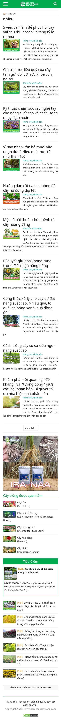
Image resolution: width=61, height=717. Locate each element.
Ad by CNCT (52, 437)
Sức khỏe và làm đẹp (32, 83)
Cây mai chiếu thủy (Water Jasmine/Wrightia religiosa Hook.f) (28, 516)
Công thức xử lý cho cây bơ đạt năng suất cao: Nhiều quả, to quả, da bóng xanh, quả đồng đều (29, 305)
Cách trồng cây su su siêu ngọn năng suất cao (29, 348)
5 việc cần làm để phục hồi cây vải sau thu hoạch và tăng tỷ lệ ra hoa (28, 32)
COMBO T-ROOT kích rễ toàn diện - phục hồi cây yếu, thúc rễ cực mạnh (36, 606)
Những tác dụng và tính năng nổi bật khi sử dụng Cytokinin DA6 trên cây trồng (36, 634)
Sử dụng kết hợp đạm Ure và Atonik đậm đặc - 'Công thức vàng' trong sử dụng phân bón (36, 620)
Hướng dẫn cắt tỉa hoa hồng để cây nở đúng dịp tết (29, 188)
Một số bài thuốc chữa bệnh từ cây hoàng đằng (29, 222)
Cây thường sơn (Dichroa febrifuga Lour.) (30, 529)
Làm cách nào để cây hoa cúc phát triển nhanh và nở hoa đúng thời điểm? (37, 674)
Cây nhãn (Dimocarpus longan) (28, 550)
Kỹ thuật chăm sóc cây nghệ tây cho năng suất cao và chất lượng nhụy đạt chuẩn (30, 113)
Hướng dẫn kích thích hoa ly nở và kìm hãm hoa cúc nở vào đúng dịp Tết (37, 660)
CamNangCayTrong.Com (30, 4)
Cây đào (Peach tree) (23, 504)
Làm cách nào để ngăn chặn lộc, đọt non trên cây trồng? (35, 647)
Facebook (24, 701)
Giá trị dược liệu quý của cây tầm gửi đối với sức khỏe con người (27, 74)
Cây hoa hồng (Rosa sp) (24, 539)
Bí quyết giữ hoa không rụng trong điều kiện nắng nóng (27, 263)
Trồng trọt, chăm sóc (32, 40)
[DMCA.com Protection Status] (30, 715)
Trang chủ (11, 701)
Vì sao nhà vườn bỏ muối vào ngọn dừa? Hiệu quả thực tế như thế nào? (27, 152)
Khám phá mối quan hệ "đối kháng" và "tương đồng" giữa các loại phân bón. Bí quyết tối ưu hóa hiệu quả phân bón (28, 386)
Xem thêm (30, 428)
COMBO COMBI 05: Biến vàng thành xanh (35, 570)
